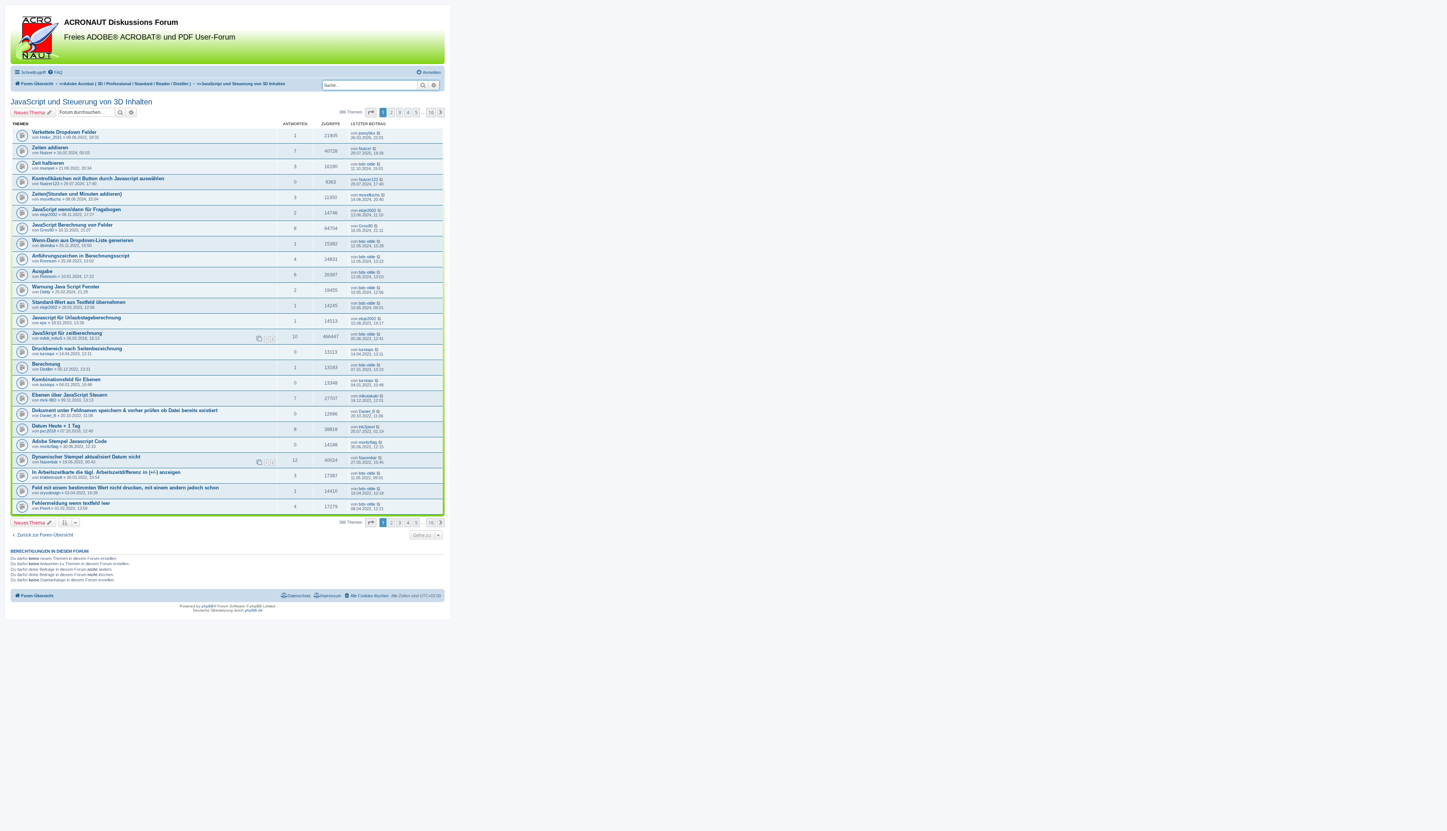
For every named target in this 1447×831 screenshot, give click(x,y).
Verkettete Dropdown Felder (64, 132)
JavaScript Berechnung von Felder (72, 225)
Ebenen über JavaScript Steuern (69, 395)
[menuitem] (55, 72)
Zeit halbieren (48, 163)
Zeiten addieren (50, 147)
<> (125, 83)
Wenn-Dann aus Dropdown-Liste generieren (82, 240)
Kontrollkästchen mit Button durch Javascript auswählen (98, 178)
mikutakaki (368, 396)
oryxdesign (50, 493)
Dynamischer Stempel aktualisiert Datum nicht (86, 457)
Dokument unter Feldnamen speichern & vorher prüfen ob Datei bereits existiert (124, 410)
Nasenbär (49, 462)
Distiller (46, 369)
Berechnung (46, 364)
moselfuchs (50, 199)
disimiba (47, 245)
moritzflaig (49, 446)
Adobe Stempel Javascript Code (69, 441)
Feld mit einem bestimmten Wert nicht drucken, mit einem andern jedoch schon (125, 488)
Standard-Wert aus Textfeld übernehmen (78, 302)
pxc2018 (48, 431)
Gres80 (47, 230)
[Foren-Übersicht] (38, 37)
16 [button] (431, 112)
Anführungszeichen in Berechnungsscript (80, 256)
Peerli (45, 508)
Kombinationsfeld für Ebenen (66, 379)
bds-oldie (367, 164)
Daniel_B (48, 415)
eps (43, 322)
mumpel (47, 168)
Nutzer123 (49, 183)
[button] (370, 112)
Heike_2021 (51, 137)
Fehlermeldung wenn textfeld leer (71, 503)
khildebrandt (51, 477)
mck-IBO (48, 400)
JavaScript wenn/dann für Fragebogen (76, 209)
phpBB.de (254, 610)
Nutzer (46, 152)
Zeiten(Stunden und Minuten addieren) (77, 194)
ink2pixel (367, 427)
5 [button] (416, 112)
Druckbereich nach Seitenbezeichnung (77, 348)
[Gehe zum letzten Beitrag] (378, 133)
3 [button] (399, 112)
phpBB (208, 606)
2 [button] (391, 112)
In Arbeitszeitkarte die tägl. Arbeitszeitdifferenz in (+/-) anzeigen (106, 472)
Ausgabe (42, 271)
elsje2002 (48, 214)
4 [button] (408, 112)
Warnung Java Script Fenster (65, 287)
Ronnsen (48, 261)
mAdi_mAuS (51, 338)
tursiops (47, 353)
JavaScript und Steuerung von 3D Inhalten (81, 102)
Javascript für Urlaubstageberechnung (76, 317)
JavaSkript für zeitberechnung (67, 333)
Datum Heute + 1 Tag (56, 426)
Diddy (45, 292)
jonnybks (367, 133)
